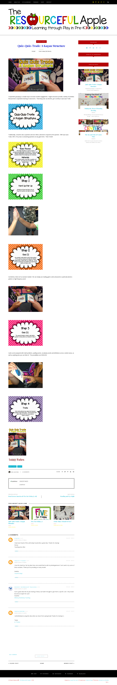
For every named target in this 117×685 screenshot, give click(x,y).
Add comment (13, 654)
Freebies (35, 2)
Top (107, 682)
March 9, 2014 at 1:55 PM (20, 562)
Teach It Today (20, 560)
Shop (42, 2)
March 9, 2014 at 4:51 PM (20, 613)
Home (10, 2)
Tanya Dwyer (19, 611)
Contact (49, 2)
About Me (17, 2)
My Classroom (26, 2)
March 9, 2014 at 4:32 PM (20, 588)
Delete (68, 538)
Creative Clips (89, 680)
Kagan (19, 466)
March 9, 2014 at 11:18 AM (20, 540)
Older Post (14, 663)
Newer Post (68, 663)
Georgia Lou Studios (104, 680)
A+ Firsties (17, 622)
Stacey (17, 538)
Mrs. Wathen (15, 472)
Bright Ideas (41, 41)
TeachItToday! (18, 573)
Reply (72, 538)
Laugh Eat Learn (74, 680)
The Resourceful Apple (25, 680)
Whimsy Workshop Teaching (25, 587)
